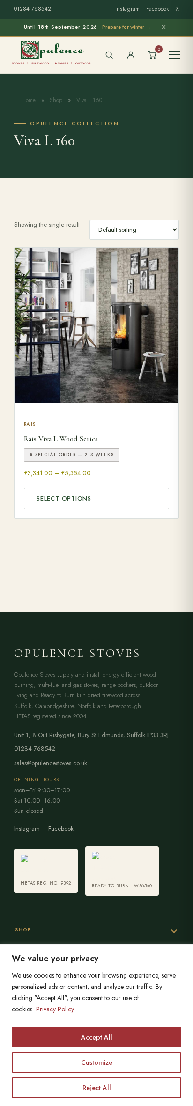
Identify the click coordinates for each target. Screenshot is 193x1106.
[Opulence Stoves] (51, 51)
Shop (56, 100)
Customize (96, 1062)
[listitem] (46, 871)
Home (29, 100)
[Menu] (174, 54)
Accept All (96, 1037)
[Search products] (109, 54)
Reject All (96, 1087)
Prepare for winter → (126, 26)
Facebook (157, 9)
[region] (96, 1025)
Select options (64, 498)
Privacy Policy (55, 1009)
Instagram (127, 9)
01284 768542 (32, 9)
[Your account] (130, 54)
